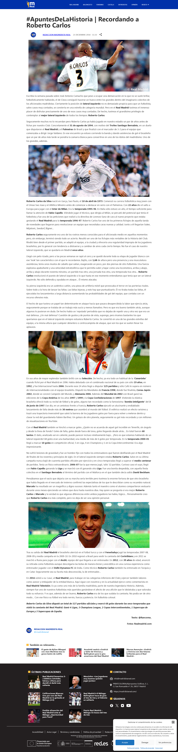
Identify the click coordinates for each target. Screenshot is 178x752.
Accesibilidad (37, 732)
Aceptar (125, 742)
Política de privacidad (147, 748)
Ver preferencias (165, 742)
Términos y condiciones (70, 732)
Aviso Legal (159, 748)
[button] (173, 722)
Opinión (134, 5)
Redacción (109, 732)
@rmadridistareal (41, 632)
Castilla (111, 5)
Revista (144, 5)
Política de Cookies (133, 748)
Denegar (145, 742)
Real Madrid (74, 5)
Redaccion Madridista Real (57, 34)
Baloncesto (87, 5)
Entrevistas (122, 5)
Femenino (100, 5)
